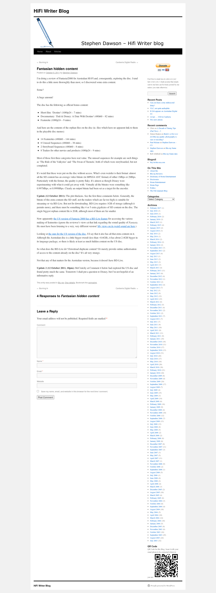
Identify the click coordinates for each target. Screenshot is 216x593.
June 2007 (154, 452)
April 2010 (154, 364)
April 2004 (154, 515)
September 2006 (156, 469)
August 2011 (155, 319)
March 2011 (154, 333)
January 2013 (155, 273)
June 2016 (154, 213)
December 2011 (156, 307)
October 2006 (155, 466)
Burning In (42, 62)
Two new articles (156, 119)
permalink (92, 282)
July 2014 (153, 233)
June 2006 (154, 478)
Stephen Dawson (70, 72)
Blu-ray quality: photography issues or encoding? (164, 137)
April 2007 (154, 458)
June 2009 (154, 392)
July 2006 (153, 475)
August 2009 (155, 387)
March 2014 (154, 239)
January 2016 (155, 219)
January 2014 (155, 245)
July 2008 (153, 424)
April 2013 (154, 264)
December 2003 (156, 526)
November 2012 (156, 279)
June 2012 (154, 293)
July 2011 (153, 321)
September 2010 (156, 350)
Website (40, 381)
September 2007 (156, 449)
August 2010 (155, 353)
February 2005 (155, 498)
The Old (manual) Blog (158, 190)
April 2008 (154, 432)
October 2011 (155, 313)
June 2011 (154, 324)
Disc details (70, 282)
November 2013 (156, 247)
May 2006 (154, 481)
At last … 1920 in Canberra (160, 116)
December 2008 (156, 409)
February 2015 (155, 225)
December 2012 (156, 276)
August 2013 (155, 253)
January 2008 (155, 441)
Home (40, 51)
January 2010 (155, 373)
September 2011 (156, 316)
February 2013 (155, 270)
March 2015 (154, 222)
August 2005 (155, 492)
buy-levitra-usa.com (157, 162)
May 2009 (154, 395)
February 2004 (155, 520)
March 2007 (154, 461)
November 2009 (156, 378)
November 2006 (156, 464)
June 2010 (154, 358)
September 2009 (156, 384)
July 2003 (153, 540)
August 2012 (155, 287)
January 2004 (155, 523)
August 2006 (155, 472)
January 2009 (155, 407)
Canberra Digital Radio (127, 62)
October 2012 (155, 282)
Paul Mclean (154, 142)
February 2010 (155, 370)
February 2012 (155, 304)
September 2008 (156, 418)
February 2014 (155, 242)
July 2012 (153, 290)
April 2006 (154, 483)
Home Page (154, 185)
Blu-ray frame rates (170, 153)
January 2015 (155, 228)
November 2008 (156, 412)
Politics (153, 188)
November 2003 (156, 529)
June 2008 (154, 427)
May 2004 (154, 512)
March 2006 (154, 486)
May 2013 (154, 262)
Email (40, 371)
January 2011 (155, 338)
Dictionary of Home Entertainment (163, 176)
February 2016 (155, 216)
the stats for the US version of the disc (67, 233)
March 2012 (154, 301)
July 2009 (153, 390)
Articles (57, 51)
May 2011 (154, 327)
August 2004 (155, 509)
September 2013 (156, 250)
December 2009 (156, 375)
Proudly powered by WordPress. (163, 585)
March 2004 (154, 518)
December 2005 (156, 489)
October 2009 (155, 381)
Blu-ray (61, 282)
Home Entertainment (157, 182)
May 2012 (154, 296)
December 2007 (156, 444)
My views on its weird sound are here (116, 226)
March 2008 (154, 435)
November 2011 (156, 310)
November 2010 (156, 344)
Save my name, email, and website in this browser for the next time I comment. (74, 391)
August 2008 (155, 421)
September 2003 (156, 535)
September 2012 (156, 284)
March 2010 (154, 367)
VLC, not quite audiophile (160, 108)
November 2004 (156, 500)
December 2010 (156, 341)
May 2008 (154, 429)
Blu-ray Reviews (156, 173)
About (48, 51)
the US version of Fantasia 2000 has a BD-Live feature (80, 218)
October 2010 (155, 347)
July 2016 (153, 210)
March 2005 (154, 495)
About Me (154, 170)
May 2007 (154, 455)
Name (40, 361)
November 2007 (156, 446)
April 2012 (154, 299)
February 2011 (155, 336)
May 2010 (154, 361)
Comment (41, 325)
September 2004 (156, 506)
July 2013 (153, 256)
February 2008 (155, 438)
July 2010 (153, 355)
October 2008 (155, 415)
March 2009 (154, 401)
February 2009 (155, 404)
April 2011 (154, 330)
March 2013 (154, 267)
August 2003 (155, 537)
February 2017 (155, 208)
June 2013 (154, 259)
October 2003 (155, 532)
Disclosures (154, 179)
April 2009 (154, 398)
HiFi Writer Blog (51, 10)
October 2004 (155, 503)
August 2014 (155, 230)
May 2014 (154, 236)
